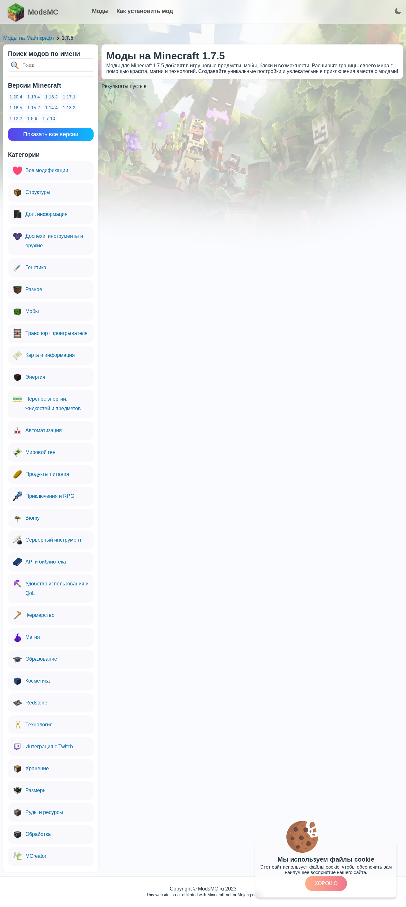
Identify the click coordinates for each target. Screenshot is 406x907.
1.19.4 (33, 96)
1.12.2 (16, 118)
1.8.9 (32, 118)
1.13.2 (69, 107)
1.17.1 (69, 96)
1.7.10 (49, 118)
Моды (100, 11)
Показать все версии (50, 134)
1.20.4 (16, 96)
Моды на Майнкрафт (29, 38)
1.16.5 (16, 107)
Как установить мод (144, 11)
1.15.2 (33, 107)
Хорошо (326, 883)
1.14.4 (51, 107)
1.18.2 (51, 96)
